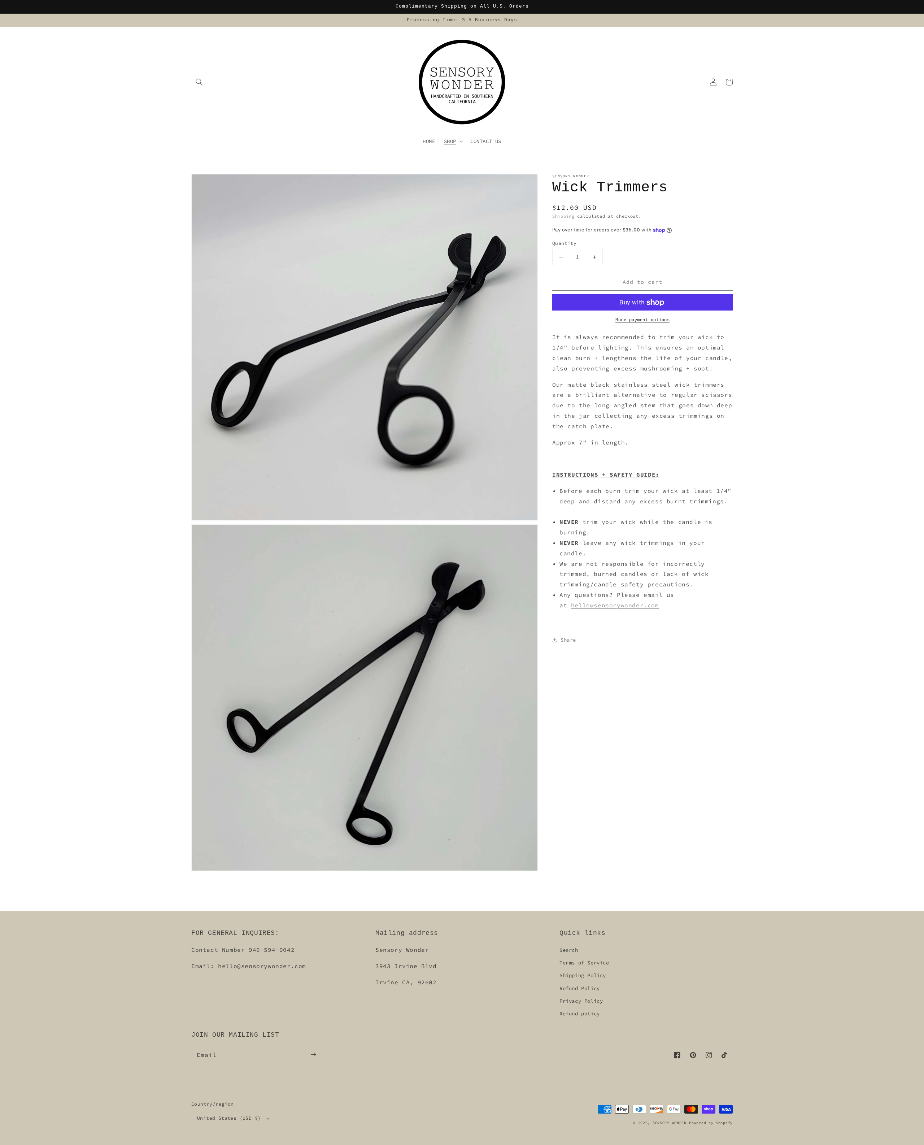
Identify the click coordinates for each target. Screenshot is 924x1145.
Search (568, 950)
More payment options (642, 319)
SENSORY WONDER (670, 1122)
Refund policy (579, 1013)
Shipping (563, 216)
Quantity (564, 243)
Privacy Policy (581, 1001)
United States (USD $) (229, 1118)
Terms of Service (584, 962)
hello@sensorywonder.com (615, 605)
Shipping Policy (582, 975)
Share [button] (568, 640)
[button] (199, 82)
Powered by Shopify (711, 1122)
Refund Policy (579, 988)
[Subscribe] (313, 1055)
